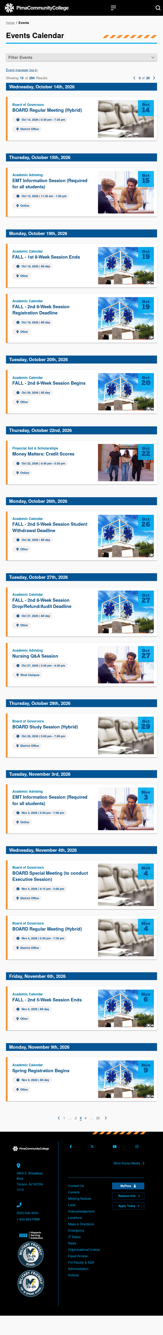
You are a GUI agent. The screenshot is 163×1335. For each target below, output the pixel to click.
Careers (74, 1192)
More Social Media (127, 1163)
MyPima (126, 1186)
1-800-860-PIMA (28, 1219)
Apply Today (127, 1206)
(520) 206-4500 (27, 1212)
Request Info (127, 1196)
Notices (73, 1275)
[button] (81, 57)
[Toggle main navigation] (113, 8)
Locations (75, 1217)
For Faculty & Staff (81, 1262)
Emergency (76, 1230)
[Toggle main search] (158, 8)
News (72, 1243)
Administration (78, 1268)
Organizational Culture (84, 1249)
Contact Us (76, 1185)
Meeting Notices (79, 1198)
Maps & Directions (81, 1224)
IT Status (74, 1236)
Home (10, 23)
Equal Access (78, 1256)
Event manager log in (21, 69)
